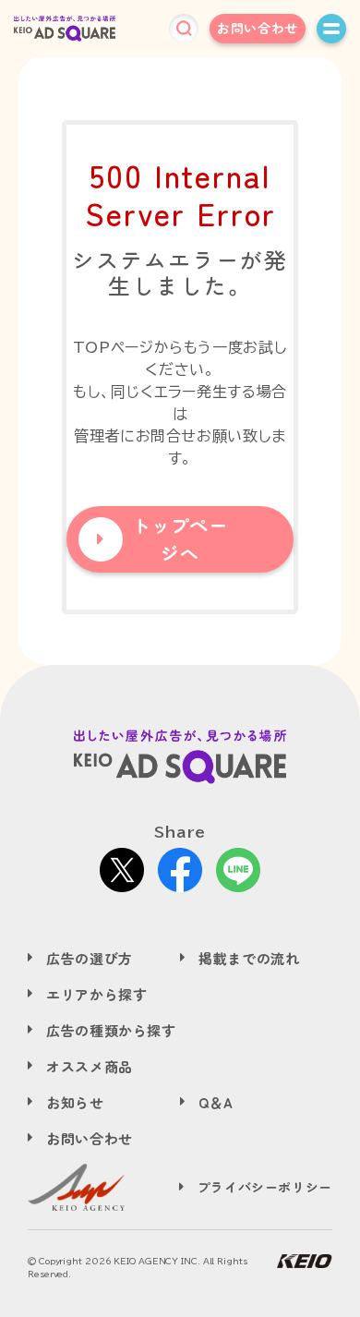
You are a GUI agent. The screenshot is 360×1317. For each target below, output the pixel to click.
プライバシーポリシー (265, 1187)
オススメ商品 (89, 1066)
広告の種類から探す (111, 1030)
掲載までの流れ (248, 958)
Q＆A (216, 1102)
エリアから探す (96, 994)
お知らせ (75, 1102)
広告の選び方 (89, 958)
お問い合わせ (257, 27)
